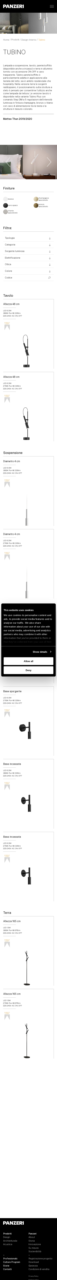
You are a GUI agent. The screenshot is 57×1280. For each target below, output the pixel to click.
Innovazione (34, 1244)
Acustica (7, 1244)
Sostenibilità (34, 1251)
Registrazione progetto (40, 1258)
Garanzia (33, 1265)
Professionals (10, 1258)
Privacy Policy (33, 1276)
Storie (6, 1265)
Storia (31, 1241)
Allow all (28, 661)
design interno (28, 40)
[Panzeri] (13, 6)
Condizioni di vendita (38, 1269)
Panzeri (32, 1233)
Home (6, 40)
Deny (28, 670)
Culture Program (11, 1262)
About (31, 1237)
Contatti (7, 1269)
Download (33, 1262)
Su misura (33, 1248)
